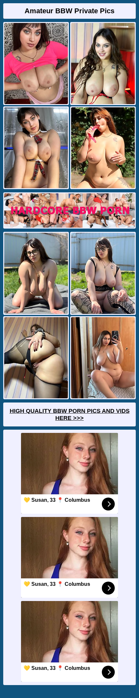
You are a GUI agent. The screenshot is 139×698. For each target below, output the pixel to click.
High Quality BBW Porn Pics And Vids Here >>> (70, 414)
